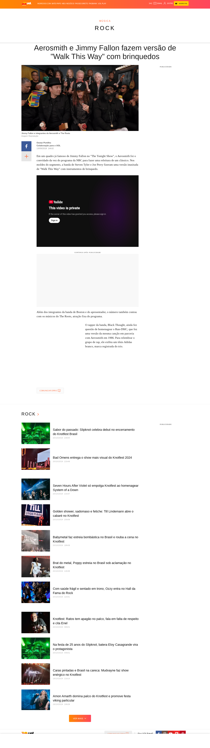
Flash (36, 11)
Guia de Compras (184, 11)
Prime (166, 11)
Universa (117, 11)
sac (150, 3)
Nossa (156, 11)
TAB (161, 11)
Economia (82, 11)
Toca (172, 11)
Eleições (44, 11)
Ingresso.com (44, 4)
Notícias (54, 11)
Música (105, 21)
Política (63, 11)
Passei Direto (81, 4)
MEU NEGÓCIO (68, 4)
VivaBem (126, 11)
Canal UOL (146, 11)
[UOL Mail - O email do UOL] (157, 3)
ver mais (78, 718)
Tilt (133, 11)
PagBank (93, 4)
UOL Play (102, 4)
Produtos (27, 11)
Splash (108, 11)
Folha (91, 11)
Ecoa (138, 11)
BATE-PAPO (56, 4)
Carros (72, 11)
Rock (105, 28)
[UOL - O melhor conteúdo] (26, 4)
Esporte (99, 11)
